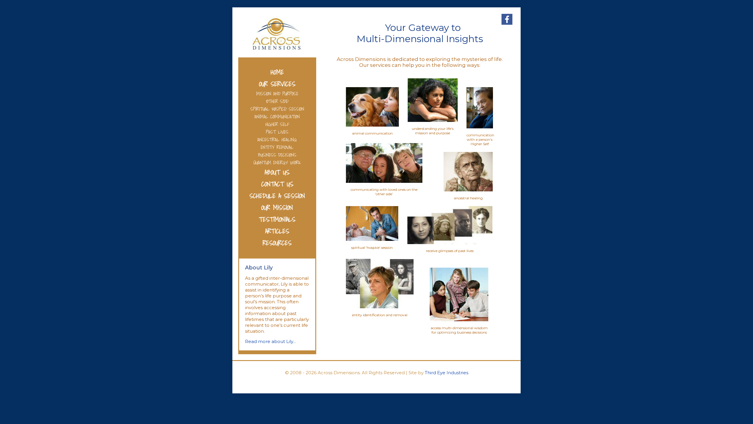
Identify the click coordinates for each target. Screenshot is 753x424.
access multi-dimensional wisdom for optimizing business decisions (459, 330)
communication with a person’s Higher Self (480, 139)
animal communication (372, 133)
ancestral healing (468, 198)
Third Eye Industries (446, 372)
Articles (277, 231)
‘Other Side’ (277, 101)
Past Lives (277, 132)
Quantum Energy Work (277, 162)
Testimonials (277, 219)
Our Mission (277, 207)
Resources (277, 243)
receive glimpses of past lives (450, 251)
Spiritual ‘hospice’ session (277, 109)
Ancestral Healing (277, 139)
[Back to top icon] (725, 412)
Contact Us (277, 184)
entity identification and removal (379, 315)
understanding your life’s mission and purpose (433, 130)
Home (277, 72)
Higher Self (277, 124)
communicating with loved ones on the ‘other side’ (384, 191)
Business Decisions (277, 155)
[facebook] (507, 19)
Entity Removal (277, 147)
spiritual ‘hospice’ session (372, 247)
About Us (277, 172)
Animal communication (277, 116)
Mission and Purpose (277, 93)
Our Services (277, 84)
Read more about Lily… (270, 341)
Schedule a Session (277, 196)
